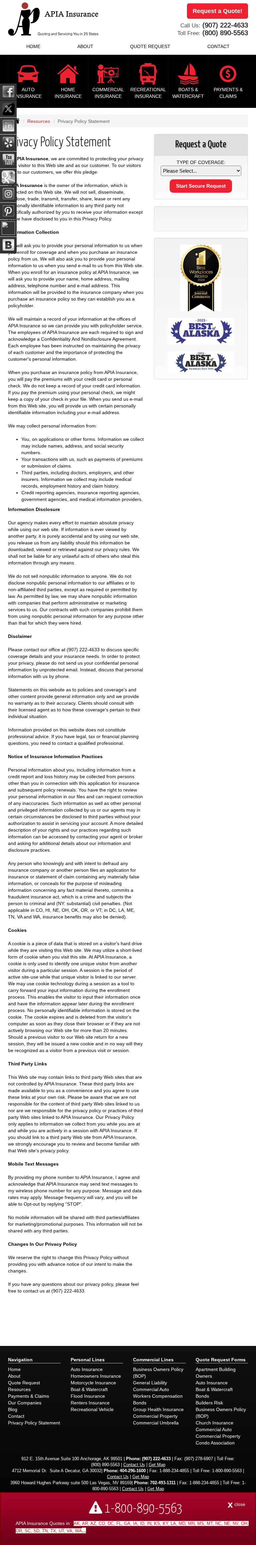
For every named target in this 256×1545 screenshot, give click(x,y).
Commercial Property (155, 1416)
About (14, 1376)
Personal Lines (88, 1359)
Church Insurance (214, 1422)
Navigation (20, 1359)
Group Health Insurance (158, 1409)
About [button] (85, 46)
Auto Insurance (87, 1369)
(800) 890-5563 (225, 32)
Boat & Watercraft (89, 1389)
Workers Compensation (158, 1396)
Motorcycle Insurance (93, 1382)
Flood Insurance (88, 1396)
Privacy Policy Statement (34, 1422)
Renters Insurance (90, 1402)
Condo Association (215, 1442)
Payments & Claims (28, 1396)
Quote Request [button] (150, 46)
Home (33, 46)
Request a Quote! (217, 11)
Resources (38, 121)
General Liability (150, 1382)
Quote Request (24, 1382)
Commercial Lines (153, 1359)
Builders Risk (209, 1402)
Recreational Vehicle (92, 1409)
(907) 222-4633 (225, 25)
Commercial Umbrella (156, 1422)
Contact (16, 1416)
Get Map (157, 1465)
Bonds (139, 1402)
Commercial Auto (151, 1389)
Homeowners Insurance (96, 1376)
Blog (12, 1409)
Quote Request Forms (221, 1359)
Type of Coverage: (201, 162)
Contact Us (134, 1465)
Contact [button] (218, 46)
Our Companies (24, 1402)
